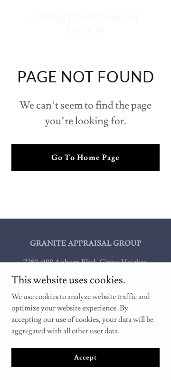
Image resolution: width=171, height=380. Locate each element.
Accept (85, 357)
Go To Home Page (85, 157)
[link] (85, 31)
